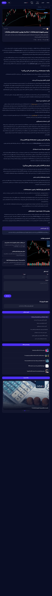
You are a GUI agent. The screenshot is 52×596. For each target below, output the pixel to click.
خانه (49, 7)
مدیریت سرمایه (34, 104)
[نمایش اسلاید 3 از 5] (26, 411)
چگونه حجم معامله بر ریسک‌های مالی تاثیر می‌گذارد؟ (39, 317)
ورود (9, 2)
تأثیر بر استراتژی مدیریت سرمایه (42, 323)
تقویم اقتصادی (34, 115)
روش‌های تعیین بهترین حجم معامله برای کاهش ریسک (39, 329)
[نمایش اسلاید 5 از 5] (23, 411)
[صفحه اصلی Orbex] (26, 2)
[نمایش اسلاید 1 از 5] (28, 411)
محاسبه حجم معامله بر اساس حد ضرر (41, 338)
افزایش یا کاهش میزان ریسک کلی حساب (40, 320)
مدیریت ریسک (45, 7)
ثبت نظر (7, 296)
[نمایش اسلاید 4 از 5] (25, 411)
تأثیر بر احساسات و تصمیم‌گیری (42, 326)
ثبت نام (4, 2)
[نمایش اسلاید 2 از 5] (27, 411)
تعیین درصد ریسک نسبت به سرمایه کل (41, 332)
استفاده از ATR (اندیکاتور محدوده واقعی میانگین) (40, 335)
